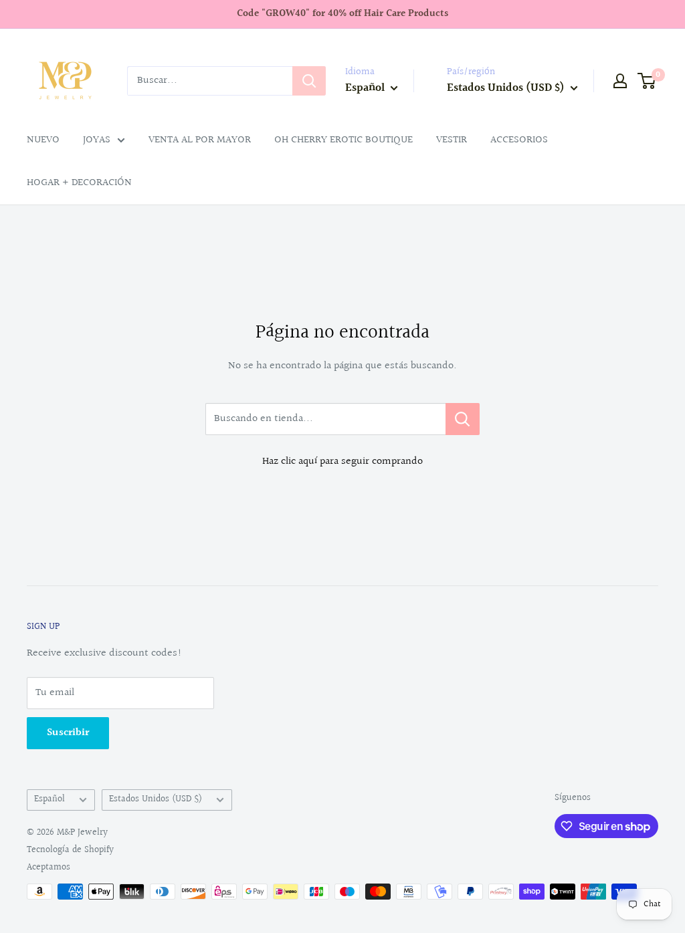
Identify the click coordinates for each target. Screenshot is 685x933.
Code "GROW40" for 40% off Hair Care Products (342, 13)
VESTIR (451, 140)
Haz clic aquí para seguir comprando (342, 461)
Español (49, 799)
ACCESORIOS (519, 140)
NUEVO (43, 140)
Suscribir (68, 732)
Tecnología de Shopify (70, 850)
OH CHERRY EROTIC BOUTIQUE (343, 140)
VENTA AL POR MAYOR (200, 140)
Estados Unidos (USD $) (155, 799)
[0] (647, 81)
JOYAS (96, 140)
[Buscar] (309, 81)
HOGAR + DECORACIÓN (79, 182)
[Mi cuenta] (620, 81)
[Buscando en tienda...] (463, 419)
